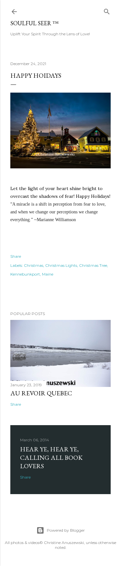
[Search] (107, 10)
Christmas (33, 265)
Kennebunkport (25, 274)
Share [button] (15, 256)
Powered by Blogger (66, 530)
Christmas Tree (93, 265)
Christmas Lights (61, 265)
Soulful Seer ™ (34, 23)
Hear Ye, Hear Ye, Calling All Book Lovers (51, 457)
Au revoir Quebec (41, 393)
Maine (47, 274)
